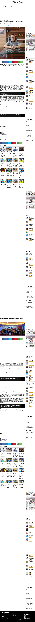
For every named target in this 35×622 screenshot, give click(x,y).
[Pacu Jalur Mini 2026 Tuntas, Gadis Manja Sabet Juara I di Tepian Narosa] (15, 170)
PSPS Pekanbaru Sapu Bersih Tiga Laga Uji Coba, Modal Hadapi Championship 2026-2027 (9, 164)
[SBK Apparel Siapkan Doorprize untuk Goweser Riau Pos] (3, 160)
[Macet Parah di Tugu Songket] (27, 93)
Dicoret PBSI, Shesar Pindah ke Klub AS (28, 615)
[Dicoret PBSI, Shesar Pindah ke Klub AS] (25, 616)
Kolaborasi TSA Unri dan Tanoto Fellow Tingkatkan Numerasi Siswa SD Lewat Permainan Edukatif (31, 104)
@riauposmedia (5, 134)
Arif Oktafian (9, 25)
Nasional (30, 91)
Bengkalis (7, 20)
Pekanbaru (30, 62)
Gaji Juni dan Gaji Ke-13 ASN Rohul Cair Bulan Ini (31, 90)
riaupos (5, 135)
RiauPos (5, 139)
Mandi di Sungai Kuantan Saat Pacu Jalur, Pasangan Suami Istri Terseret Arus (21, 153)
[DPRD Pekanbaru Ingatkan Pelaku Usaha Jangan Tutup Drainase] (27, 108)
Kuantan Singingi (31, 72)
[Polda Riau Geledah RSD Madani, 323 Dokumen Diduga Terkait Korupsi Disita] (9, 170)
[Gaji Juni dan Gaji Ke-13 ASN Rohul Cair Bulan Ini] (27, 91)
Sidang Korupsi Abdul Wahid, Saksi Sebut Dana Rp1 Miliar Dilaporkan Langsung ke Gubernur (31, 96)
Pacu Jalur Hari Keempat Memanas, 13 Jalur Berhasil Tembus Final (9, 153)
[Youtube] (30, 55)
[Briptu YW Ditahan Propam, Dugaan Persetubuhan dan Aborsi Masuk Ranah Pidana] (3, 170)
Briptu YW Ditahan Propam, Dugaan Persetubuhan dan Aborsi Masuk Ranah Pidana (3, 174)
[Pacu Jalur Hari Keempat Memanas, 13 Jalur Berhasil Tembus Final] (9, 149)
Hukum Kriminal (31, 265)
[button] (32, 2)
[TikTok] (4, 620)
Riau (4, 20)
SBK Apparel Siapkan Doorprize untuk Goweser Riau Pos (3, 164)
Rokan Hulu (30, 240)
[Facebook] (26, 55)
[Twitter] (28, 55)
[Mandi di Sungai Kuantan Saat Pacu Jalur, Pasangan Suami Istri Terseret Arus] (21, 149)
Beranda (1, 20)
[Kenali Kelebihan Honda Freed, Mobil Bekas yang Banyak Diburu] (25, 618)
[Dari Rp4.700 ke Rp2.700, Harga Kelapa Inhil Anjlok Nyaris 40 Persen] (27, 87)
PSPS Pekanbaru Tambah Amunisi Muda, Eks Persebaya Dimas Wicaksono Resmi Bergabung (21, 175)
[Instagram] (27, 55)
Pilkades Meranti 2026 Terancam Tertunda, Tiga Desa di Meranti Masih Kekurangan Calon (15, 154)
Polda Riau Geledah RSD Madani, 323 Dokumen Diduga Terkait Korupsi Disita (9, 174)
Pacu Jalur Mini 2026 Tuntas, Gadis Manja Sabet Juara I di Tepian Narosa (15, 174)
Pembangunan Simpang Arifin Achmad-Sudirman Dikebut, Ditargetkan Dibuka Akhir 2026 (21, 164)
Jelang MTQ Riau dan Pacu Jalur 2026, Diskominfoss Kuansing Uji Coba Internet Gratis (31, 267)
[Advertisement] (12, 78)
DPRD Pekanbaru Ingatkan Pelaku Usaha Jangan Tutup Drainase (31, 107)
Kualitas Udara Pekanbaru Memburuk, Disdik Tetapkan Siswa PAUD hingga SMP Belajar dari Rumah (3, 154)
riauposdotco (5, 138)
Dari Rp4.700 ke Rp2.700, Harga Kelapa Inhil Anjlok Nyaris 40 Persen (31, 87)
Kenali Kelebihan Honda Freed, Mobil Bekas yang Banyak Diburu (29, 618)
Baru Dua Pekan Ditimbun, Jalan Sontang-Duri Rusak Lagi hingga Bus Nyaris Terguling (15, 164)
